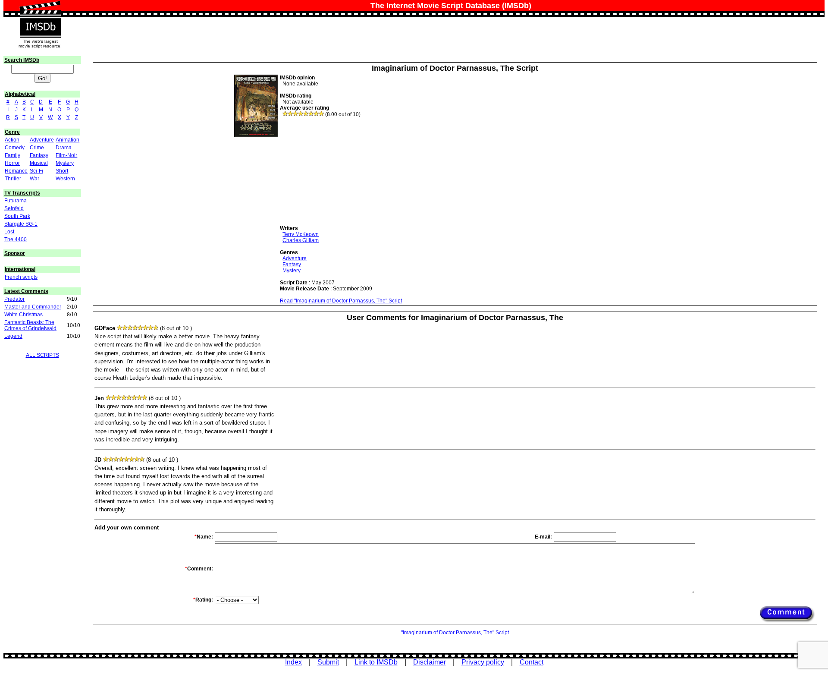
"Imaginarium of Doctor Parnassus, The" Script (455, 633)
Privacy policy (482, 662)
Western (65, 179)
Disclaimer (429, 662)
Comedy (15, 148)
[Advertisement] (344, 171)
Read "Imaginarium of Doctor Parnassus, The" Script (341, 301)
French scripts (21, 277)
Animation (67, 140)
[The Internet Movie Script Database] (40, 9)
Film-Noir (66, 155)
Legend (13, 336)
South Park (17, 216)
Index (293, 662)
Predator (14, 299)
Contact (531, 662)
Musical (39, 163)
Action (12, 140)
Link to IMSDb (376, 662)
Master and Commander (32, 307)
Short (62, 171)
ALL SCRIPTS (42, 355)
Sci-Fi (36, 171)
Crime (37, 148)
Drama (64, 148)
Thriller (13, 179)
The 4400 (15, 239)
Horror (12, 163)
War (34, 179)
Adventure (42, 140)
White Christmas (23, 315)
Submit (328, 662)
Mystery (65, 163)
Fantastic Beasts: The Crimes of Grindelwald (30, 325)
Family (12, 155)
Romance (16, 171)
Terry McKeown (300, 234)
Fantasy (39, 155)
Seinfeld (14, 208)
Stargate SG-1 (21, 224)
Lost (9, 232)
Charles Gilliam (300, 240)
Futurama (15, 201)
